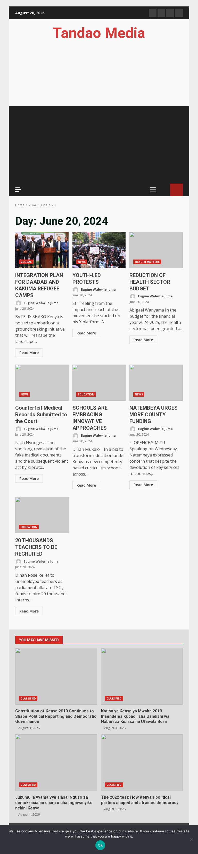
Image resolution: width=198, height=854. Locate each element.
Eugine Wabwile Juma (41, 303)
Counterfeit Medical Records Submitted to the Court (42, 383)
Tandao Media (99, 32)
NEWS (82, 262)
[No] (191, 839)
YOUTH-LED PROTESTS (99, 250)
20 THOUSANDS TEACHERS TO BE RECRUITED (42, 515)
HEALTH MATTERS (147, 262)
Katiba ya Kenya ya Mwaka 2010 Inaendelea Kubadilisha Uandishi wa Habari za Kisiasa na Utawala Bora (142, 676)
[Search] (163, 190)
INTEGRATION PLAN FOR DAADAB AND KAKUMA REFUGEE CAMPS (42, 250)
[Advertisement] (99, 145)
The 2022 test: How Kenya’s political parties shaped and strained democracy (142, 762)
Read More (29, 352)
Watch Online (176, 190)
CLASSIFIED (28, 698)
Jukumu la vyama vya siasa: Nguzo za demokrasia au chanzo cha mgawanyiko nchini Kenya (56, 762)
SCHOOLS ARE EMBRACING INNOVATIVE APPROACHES (99, 383)
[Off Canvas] (18, 189)
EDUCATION (86, 394)
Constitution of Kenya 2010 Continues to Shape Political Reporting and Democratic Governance (56, 676)
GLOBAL (26, 262)
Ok (100, 845)
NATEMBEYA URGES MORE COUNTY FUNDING (156, 383)
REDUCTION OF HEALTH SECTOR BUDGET (156, 250)
